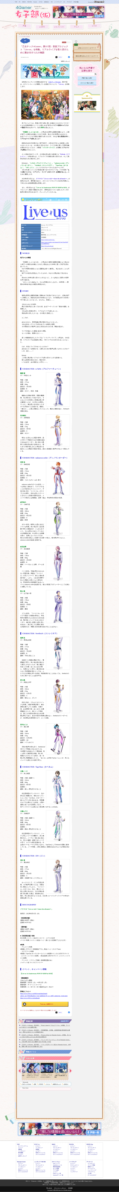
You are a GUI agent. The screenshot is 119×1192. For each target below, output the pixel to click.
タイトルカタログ (40, 1154)
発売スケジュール (40, 1152)
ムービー (20, 1154)
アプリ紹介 (56, 1170)
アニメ (76, 27)
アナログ (69, 2)
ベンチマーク (74, 1171)
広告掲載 (70, 1188)
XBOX (24, 2)
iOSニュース (56, 1163)
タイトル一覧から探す (87, 83)
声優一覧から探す (87, 78)
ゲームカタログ (92, 1175)
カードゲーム (91, 1168)
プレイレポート (57, 1147)
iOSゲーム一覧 (57, 1173)
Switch (35, 2)
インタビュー (21, 1151)
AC (64, 2)
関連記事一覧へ (64, 1021)
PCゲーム (37, 1144)
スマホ (40, 2)
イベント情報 (91, 1165)
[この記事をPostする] (56, 57)
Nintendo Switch (21, 1161)
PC (19, 2)
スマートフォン (56, 1161)
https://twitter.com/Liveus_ (48, 239)
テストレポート (74, 1165)
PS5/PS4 (29, 2)
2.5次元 (42, 27)
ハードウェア (58, 2)
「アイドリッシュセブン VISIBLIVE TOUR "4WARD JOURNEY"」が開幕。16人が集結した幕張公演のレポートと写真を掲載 (44, 1077)
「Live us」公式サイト (46, 1004)
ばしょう (57, 1084)
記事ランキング (22, 1156)
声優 (24, 26)
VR (52, 2)
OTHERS (64, 42)
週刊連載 (20, 1152)
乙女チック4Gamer (55, 82)
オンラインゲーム (23, 1146)
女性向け (46, 2)
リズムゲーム (91, 1171)
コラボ (94, 26)
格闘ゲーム (91, 1166)
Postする (60, 57)
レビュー (20, 1147)
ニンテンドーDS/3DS (40, 1161)
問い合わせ (49, 1188)
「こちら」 (68, 1182)
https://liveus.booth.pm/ (47, 246)
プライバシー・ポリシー (60, 1188)
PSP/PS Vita (90, 1144)
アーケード (90, 1161)
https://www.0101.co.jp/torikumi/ (30, 998)
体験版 (20, 1149)
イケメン (59, 27)
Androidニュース (57, 1165)
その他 (89, 1173)
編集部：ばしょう (65, 61)
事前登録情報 (56, 1166)
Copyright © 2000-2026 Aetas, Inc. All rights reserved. (59, 1190)
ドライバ (72, 1170)
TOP (16, 2)
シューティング (92, 1170)
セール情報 (56, 1168)
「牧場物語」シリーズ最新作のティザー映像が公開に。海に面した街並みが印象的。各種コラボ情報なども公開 (30, 1077)
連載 (35, 1084)
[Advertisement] (45, 1105)
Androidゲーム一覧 (58, 1175)
